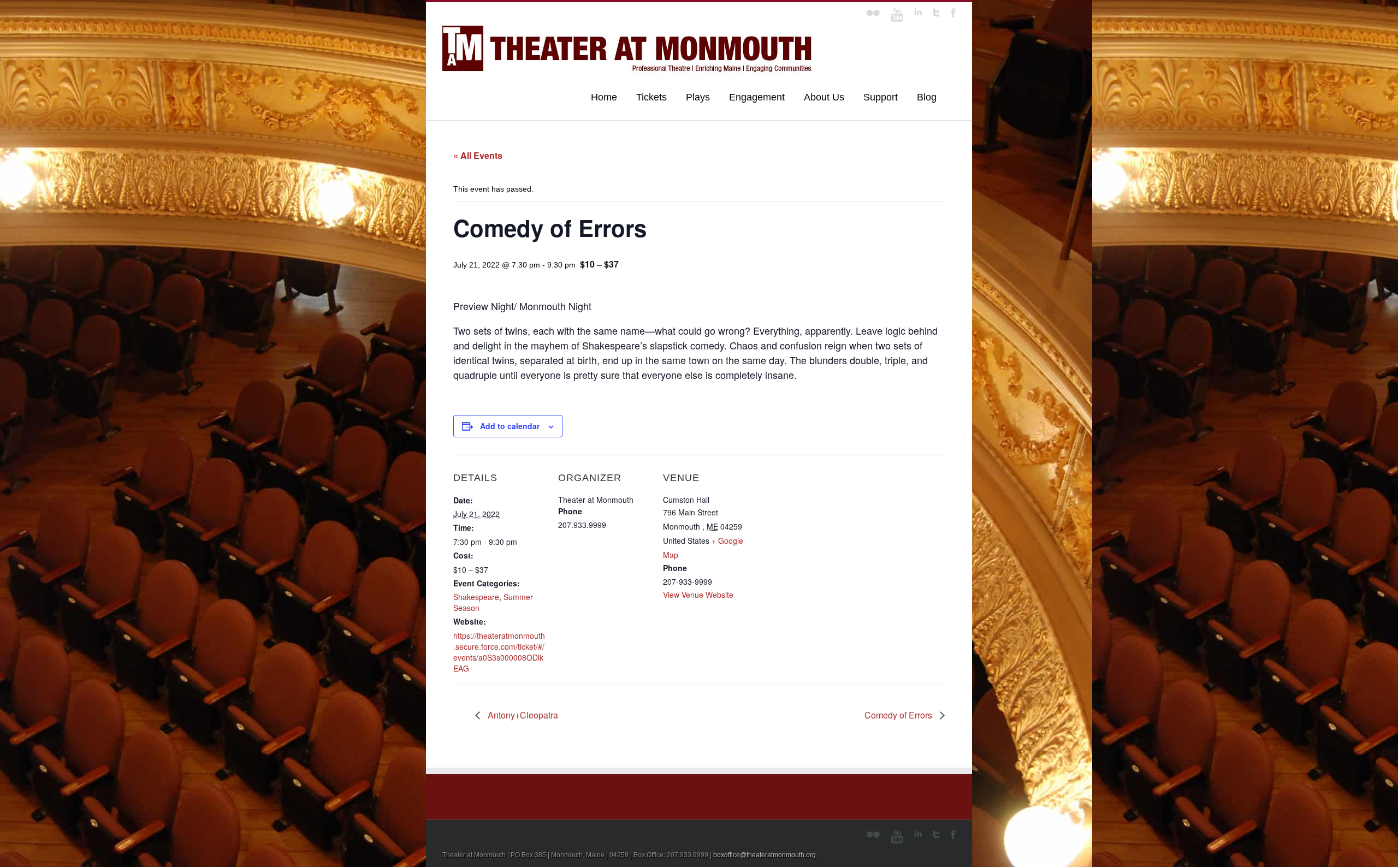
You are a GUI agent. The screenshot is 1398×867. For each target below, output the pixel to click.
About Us (824, 97)
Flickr (873, 12)
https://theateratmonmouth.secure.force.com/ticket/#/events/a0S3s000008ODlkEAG (499, 652)
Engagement (757, 97)
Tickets (651, 97)
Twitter (936, 12)
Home (604, 97)
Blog (927, 97)
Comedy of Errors (899, 715)
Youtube (897, 15)
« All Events (477, 155)
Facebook (953, 12)
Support (880, 97)
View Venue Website (698, 594)
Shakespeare (476, 596)
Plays (698, 97)
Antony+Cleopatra (521, 715)
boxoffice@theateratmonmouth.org (764, 855)
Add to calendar (510, 425)
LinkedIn (918, 11)
